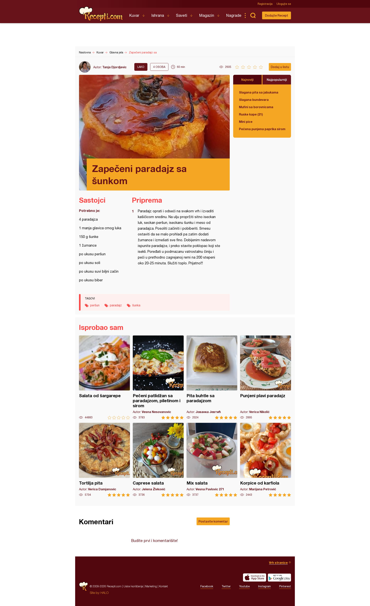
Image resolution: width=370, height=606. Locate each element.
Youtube (244, 586)
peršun (94, 305)
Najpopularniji (277, 79)
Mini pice (245, 121)
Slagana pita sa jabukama (258, 92)
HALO (104, 592)
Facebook (206, 586)
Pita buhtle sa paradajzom (212, 377)
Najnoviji (247, 79)
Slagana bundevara (254, 99)
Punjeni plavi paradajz (265, 377)
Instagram (264, 586)
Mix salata (212, 460)
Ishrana (157, 15)
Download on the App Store (254, 577)
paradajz (116, 305)
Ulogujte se (284, 3)
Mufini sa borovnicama (256, 107)
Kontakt (163, 586)
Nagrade (233, 15)
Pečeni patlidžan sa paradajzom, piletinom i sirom (158, 377)
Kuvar (134, 15)
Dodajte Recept (276, 15)
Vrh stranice (278, 562)
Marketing (151, 586)
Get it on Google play (279, 577)
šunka (136, 305)
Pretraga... (253, 15)
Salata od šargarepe (104, 377)
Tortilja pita (104, 460)
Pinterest (285, 586)
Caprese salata (158, 460)
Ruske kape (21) (251, 114)
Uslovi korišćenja (133, 586)
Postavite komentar (213, 521)
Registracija (265, 3)
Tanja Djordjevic (114, 67)
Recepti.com (101, 13)
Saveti (181, 15)
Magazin (206, 15)
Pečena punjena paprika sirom (262, 129)
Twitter (226, 586)
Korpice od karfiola (265, 460)
